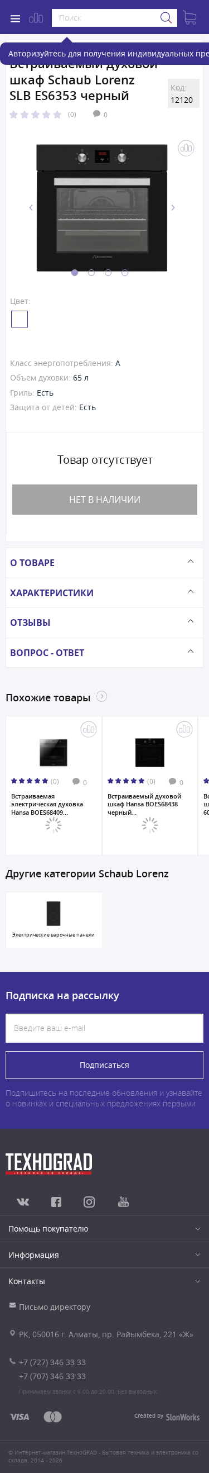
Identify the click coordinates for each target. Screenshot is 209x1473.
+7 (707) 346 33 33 (52, 1376)
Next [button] (173, 207)
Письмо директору (54, 1306)
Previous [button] (31, 207)
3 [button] (108, 272)
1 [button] (74, 272)
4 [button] (124, 272)
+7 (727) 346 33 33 (52, 1362)
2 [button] (91, 272)
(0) (72, 114)
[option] (102, 208)
